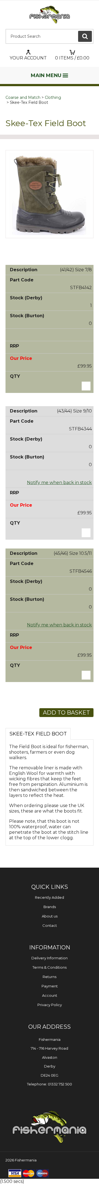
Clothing (53, 97)
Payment (50, 986)
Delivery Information (49, 958)
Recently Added (49, 897)
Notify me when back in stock (59, 482)
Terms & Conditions (49, 967)
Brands (49, 907)
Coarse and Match (23, 97)
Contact (49, 925)
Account (49, 995)
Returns (49, 976)
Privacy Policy (49, 1005)
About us (49, 916)
